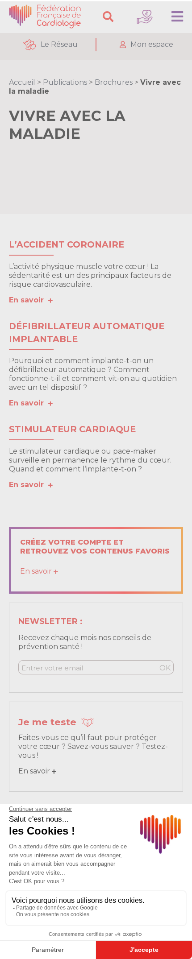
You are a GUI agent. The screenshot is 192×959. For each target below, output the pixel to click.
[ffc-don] (144, 16)
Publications (65, 82)
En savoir (28, 300)
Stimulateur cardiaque (72, 429)
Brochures (114, 82)
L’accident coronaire (66, 244)
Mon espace (151, 44)
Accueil (22, 82)
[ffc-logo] (47, 16)
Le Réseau (59, 44)
